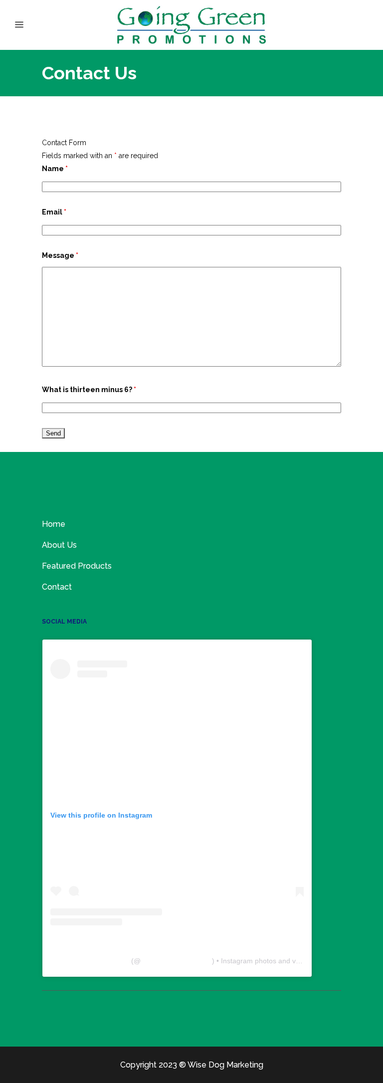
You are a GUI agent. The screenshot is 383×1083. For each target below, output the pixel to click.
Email (54, 212)
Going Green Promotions (89, 961)
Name (55, 169)
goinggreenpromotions (176, 961)
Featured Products (77, 566)
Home (53, 524)
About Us (59, 545)
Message (60, 255)
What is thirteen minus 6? (89, 390)
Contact (57, 587)
